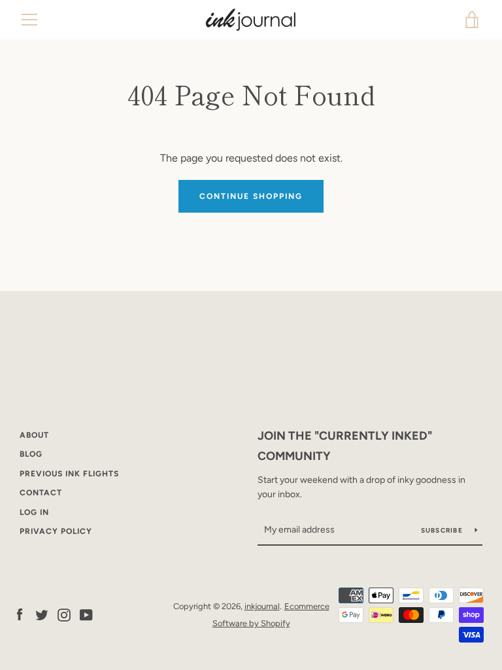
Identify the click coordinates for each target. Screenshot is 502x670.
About (34, 435)
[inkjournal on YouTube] (86, 614)
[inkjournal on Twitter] (41, 614)
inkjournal (262, 606)
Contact (41, 492)
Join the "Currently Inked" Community (345, 446)
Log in (34, 512)
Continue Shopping (251, 196)
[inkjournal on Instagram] (64, 614)
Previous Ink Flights (69, 473)
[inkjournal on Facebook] (19, 614)
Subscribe (443, 530)
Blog (31, 454)
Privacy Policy (56, 531)
